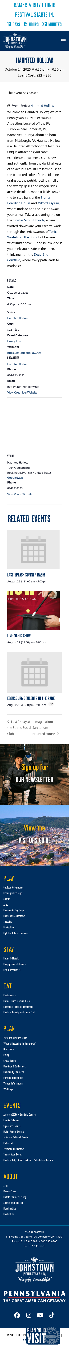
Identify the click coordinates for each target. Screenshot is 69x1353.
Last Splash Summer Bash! (26, 574)
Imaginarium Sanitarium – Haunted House (44, 727)
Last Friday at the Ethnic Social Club (19, 727)
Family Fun (14, 341)
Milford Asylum (48, 203)
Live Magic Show (19, 635)
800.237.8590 (49, 1241)
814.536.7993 (29, 1241)
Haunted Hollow (17, 318)
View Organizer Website (22, 392)
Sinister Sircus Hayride (28, 220)
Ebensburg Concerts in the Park (31, 698)
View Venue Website (20, 494)
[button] (63, 40)
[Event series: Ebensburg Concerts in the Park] (51, 704)
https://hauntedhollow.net (24, 353)
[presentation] (33, 549)
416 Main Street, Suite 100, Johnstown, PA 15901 (35, 1236)
